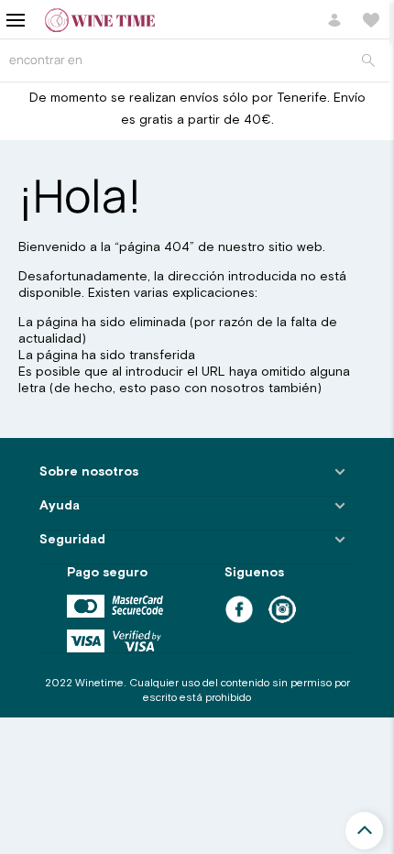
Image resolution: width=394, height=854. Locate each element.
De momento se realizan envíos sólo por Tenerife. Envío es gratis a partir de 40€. (197, 109)
